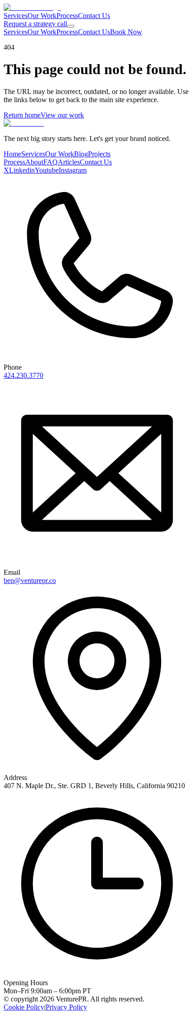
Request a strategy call (35, 24)
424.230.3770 (23, 375)
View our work (62, 115)
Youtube (47, 170)
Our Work (42, 15)
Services (16, 15)
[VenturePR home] (32, 7)
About (34, 162)
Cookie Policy (24, 1007)
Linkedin (22, 170)
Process (67, 15)
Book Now (126, 32)
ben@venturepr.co (30, 580)
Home (12, 154)
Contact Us (94, 15)
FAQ (50, 162)
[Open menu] (70, 26)
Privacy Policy (66, 1007)
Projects (99, 154)
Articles (69, 162)
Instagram (73, 170)
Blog (81, 154)
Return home (22, 115)
